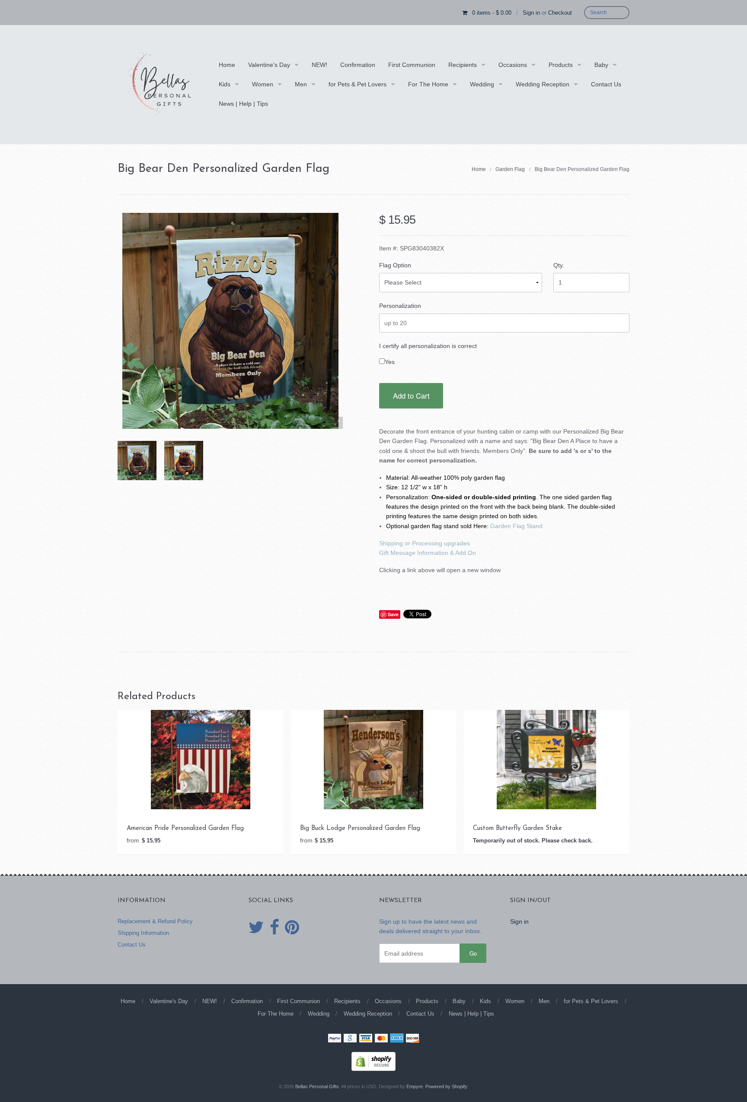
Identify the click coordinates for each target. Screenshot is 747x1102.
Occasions (512, 64)
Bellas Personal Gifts (317, 1086)
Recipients (462, 64)
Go (473, 953)
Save (393, 614)
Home (227, 64)
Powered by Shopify (446, 1086)
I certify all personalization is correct (428, 345)
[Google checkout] (350, 1039)
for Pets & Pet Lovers (357, 84)
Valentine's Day (269, 64)
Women (262, 84)
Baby (601, 64)
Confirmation (357, 64)
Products (561, 64)
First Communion (411, 64)
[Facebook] (274, 927)
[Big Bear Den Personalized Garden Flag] (137, 460)
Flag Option (395, 265)
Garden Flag (510, 169)
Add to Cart (411, 395)
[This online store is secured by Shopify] (373, 1061)
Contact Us (606, 84)
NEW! (319, 64)
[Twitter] (256, 927)
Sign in (531, 13)
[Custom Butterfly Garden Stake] (546, 759)
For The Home (428, 84)
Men (301, 84)
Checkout (560, 13)
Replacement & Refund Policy (155, 921)
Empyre (414, 1086)
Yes (390, 361)
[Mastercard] (381, 1039)
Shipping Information (143, 933)
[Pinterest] (292, 927)
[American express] (397, 1039)
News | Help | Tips (243, 103)
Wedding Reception (542, 84)
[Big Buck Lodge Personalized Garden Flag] (373, 759)
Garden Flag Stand (516, 525)
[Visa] (366, 1039)
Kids (224, 84)
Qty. (558, 265)
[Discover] (412, 1039)
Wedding (482, 84)
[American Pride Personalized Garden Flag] (200, 759)
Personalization (400, 305)
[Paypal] (335, 1039)
